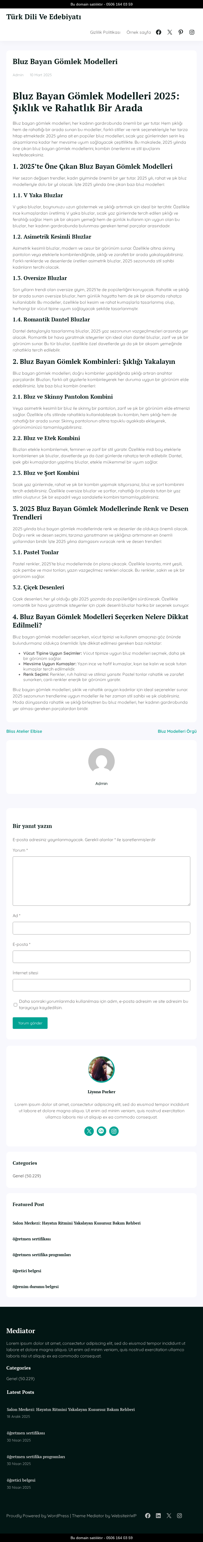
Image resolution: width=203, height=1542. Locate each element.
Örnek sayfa (139, 32)
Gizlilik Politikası (105, 32)
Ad (16, 915)
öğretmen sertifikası (32, 1238)
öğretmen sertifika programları (42, 1254)
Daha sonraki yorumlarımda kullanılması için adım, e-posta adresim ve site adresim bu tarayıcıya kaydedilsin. (103, 1004)
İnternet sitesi (25, 972)
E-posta (21, 944)
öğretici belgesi (27, 1270)
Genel (18, 1175)
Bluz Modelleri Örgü (177, 731)
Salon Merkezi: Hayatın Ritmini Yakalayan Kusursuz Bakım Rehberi (77, 1223)
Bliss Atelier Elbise (24, 731)
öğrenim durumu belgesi (36, 1286)
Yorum (20, 850)
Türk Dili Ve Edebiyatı (43, 16)
